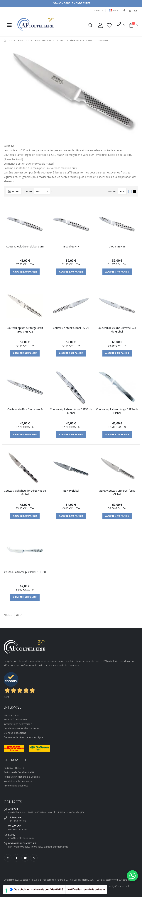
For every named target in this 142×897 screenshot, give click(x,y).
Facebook (16, 858)
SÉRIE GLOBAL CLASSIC (81, 40)
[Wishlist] (109, 25)
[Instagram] (130, 10)
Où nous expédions (15, 732)
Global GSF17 (71, 246)
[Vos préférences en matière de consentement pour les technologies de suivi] (6, 890)
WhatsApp (34, 858)
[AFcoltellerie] (35, 24)
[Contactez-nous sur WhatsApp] (132, 875)
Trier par (27, 191)
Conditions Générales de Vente (21, 728)
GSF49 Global (71, 490)
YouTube (25, 858)
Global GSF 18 (117, 246)
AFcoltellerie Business (16, 785)
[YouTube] (135, 10)
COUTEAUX (17, 40)
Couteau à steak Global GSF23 (71, 328)
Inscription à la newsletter (18, 781)
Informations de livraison (18, 724)
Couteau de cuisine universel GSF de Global (117, 329)
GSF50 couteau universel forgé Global (117, 492)
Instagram (7, 858)
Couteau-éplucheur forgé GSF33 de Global (71, 410)
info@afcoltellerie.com (21, 838)
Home (5, 40)
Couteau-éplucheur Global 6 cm (25, 246)
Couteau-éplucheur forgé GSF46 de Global (25, 492)
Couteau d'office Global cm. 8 (25, 409)
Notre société (11, 715)
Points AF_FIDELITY (14, 767)
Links (97, 10)
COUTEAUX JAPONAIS (39, 40)
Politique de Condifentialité (19, 772)
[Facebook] (124, 10)
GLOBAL (60, 40)
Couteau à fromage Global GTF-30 (25, 572)
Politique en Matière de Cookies (22, 776)
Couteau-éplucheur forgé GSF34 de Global (117, 410)
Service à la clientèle (15, 719)
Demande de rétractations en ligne (23, 737)
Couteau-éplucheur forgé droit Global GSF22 (25, 329)
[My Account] (100, 25)
